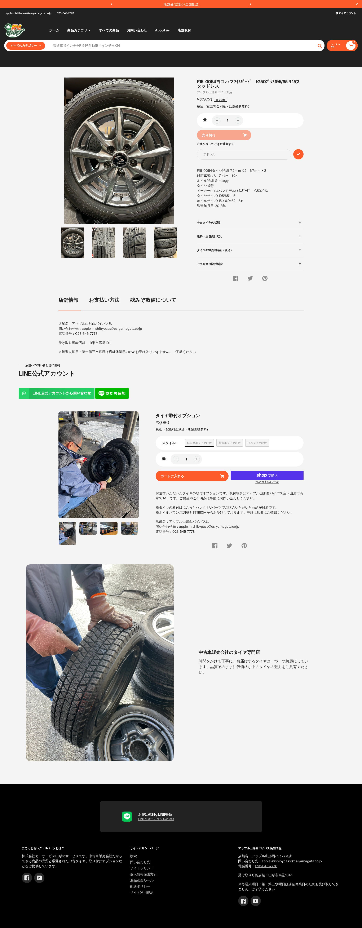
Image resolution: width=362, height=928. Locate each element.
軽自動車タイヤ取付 (199, 443)
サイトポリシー (142, 868)
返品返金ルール (142, 880)
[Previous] (112, 4)
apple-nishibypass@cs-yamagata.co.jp (28, 13)
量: (205, 120)
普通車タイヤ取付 (229, 443)
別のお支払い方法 (267, 482)
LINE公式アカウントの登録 (156, 819)
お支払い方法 (104, 300)
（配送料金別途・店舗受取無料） (227, 106)
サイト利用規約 (142, 892)
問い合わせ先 (140, 862)
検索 (133, 856)
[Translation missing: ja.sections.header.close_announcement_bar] (357, 4)
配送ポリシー (140, 886)
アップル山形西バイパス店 (214, 92)
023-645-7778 (65, 13)
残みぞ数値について (153, 300)
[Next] (250, 4)
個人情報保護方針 (143, 874)
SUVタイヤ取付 (257, 443)
